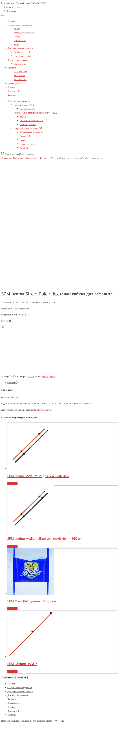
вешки (45, 376)
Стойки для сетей (22, 52)
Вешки (17, 28)
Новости (11, 87)
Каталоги (11, 67)
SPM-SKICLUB (20, 71)
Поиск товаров (12, 154)
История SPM (13, 91)
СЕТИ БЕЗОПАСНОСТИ (31, 120)
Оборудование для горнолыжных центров (33, 112)
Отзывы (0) (12, 382)
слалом (52, 376)
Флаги (16, 44)
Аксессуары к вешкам (24, 32)
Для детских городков (17, 59)
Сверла (17, 36)
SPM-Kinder (19, 75)
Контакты (11, 94)
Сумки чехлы (20, 40)
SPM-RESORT (20, 79)
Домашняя (6, 157)
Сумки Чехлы (26, 143)
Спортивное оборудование (19, 24)
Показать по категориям (18, 101)
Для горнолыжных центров (20, 48)
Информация (13, 83)
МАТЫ (23, 116)
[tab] (62, 382)
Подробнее (12, 483)
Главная (11, 20)
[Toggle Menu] (2, 15)
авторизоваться (44, 409)
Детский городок (22, 104)
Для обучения (20, 63)
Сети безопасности (22, 55)
